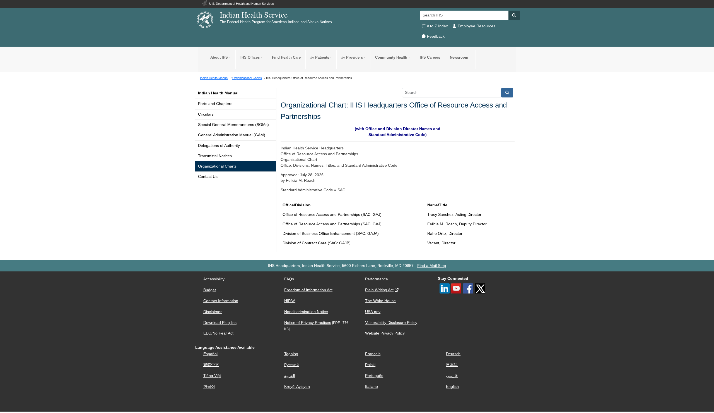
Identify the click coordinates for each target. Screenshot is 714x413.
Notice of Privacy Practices (307, 323)
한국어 (209, 387)
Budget (209, 290)
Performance (376, 279)
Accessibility (214, 279)
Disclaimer (212, 312)
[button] (514, 15)
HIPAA (289, 301)
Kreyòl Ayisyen (297, 387)
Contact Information (220, 301)
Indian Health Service (254, 14)
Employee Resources (476, 26)
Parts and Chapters (215, 104)
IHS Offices (250, 57)
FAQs (289, 279)
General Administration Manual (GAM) (231, 135)
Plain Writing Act (379, 290)
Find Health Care (286, 57)
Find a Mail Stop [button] (431, 266)
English (452, 387)
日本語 (452, 365)
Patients (319, 57)
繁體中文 (211, 365)
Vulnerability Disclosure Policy (391, 323)
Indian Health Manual (218, 93)
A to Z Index (437, 26)
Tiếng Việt (212, 376)
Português (374, 376)
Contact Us (208, 177)
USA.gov (372, 312)
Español (210, 354)
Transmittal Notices (215, 156)
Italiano (371, 387)
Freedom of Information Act (308, 290)
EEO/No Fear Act (218, 333)
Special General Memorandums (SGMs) (233, 125)
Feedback (436, 36)
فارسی (452, 376)
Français (372, 354)
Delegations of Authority (219, 146)
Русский (291, 365)
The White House (380, 301)
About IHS (219, 57)
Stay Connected (453, 278)
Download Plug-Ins (220, 323)
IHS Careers (430, 57)
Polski (370, 365)
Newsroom (459, 57)
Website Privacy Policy (385, 333)
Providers (352, 57)
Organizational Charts (217, 166)
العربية (289, 376)
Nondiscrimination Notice (306, 312)
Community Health (391, 57)
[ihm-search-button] (507, 92)
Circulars (206, 114)
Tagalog (291, 354)
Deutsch (453, 354)
